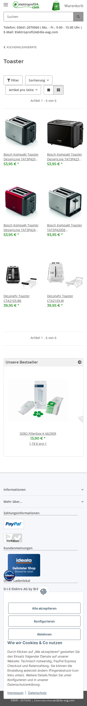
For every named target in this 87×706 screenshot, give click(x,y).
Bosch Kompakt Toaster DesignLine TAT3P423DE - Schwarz (65, 156)
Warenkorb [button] (73, 5)
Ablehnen (44, 634)
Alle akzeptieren (44, 608)
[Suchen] (78, 16)
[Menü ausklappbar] (6, 3)
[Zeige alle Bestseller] (79, 362)
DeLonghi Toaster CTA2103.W (60, 298)
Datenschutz (37, 693)
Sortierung (37, 80)
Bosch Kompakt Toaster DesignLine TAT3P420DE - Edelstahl (21, 156)
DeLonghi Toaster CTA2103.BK (17, 298)
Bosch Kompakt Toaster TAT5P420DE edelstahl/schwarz (64, 227)
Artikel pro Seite (21, 90)
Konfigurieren (44, 621)
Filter (14, 80)
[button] (49, 90)
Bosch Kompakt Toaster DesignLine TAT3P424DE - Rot (21, 227)
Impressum (15, 693)
